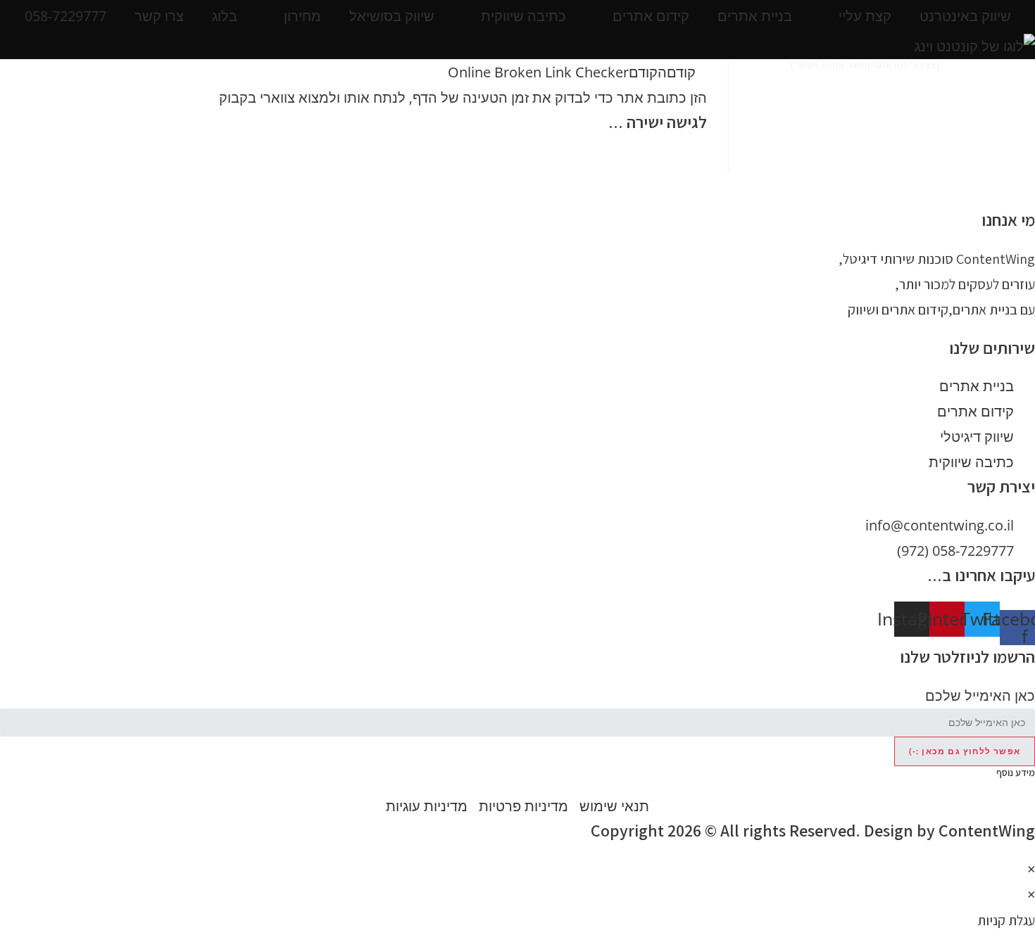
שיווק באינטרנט (965, 15)
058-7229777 (65, 15)
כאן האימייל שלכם (980, 695)
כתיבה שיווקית (523, 15)
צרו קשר (159, 15)
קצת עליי (865, 15)
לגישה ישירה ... (657, 121)
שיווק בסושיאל (391, 15)
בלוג (224, 15)
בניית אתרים (754, 15)
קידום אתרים (651, 15)
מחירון (302, 15)
